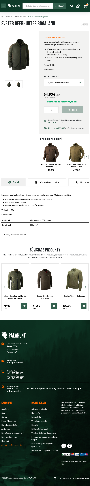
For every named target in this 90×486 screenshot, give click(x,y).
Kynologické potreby (9, 437)
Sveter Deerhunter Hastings (45, 297)
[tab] (13, 182)
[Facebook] (63, 446)
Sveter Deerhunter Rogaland (38, 17)
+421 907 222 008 (55, 122)
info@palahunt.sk (15, 362)
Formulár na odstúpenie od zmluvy (44, 450)
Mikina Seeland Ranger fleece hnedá (51, 165)
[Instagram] (69, 446)
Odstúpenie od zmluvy (40, 409)
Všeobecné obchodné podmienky (44, 433)
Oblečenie (9, 17)
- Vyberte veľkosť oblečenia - (58, 82)
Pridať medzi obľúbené (55, 37)
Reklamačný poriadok (39, 429)
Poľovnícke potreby (9, 421)
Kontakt (34, 425)
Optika (4, 417)
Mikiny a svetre (20, 17)
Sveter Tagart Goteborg (74, 296)
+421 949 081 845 (15, 378)
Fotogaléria (36, 417)
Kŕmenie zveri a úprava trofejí (12, 433)
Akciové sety (6, 429)
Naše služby (36, 413)
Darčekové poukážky (9, 425)
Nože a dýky (6, 441)
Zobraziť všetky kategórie (11, 445)
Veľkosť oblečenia (52, 76)
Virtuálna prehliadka (39, 421)
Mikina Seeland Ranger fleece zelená (76, 165)
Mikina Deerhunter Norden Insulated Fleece (15, 297)
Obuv (3, 413)
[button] (64, 82)
